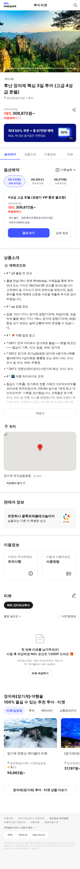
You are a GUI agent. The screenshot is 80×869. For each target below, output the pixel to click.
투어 (32, 710)
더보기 (40, 413)
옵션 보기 (29, 233)
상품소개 (30, 154)
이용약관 (8, 818)
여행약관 (35, 822)
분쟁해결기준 (51, 822)
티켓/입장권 (14, 710)
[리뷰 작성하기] (73, 595)
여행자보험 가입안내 (14, 822)
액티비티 (47, 710)
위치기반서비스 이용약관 (31, 818)
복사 (39, 476)
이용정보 (50, 154)
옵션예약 (10, 154)
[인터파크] (8, 5)
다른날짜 (66, 170)
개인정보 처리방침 (58, 818)
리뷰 (70, 154)
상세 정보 (62, 233)
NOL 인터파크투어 (18, 605)
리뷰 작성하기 (40, 673)
